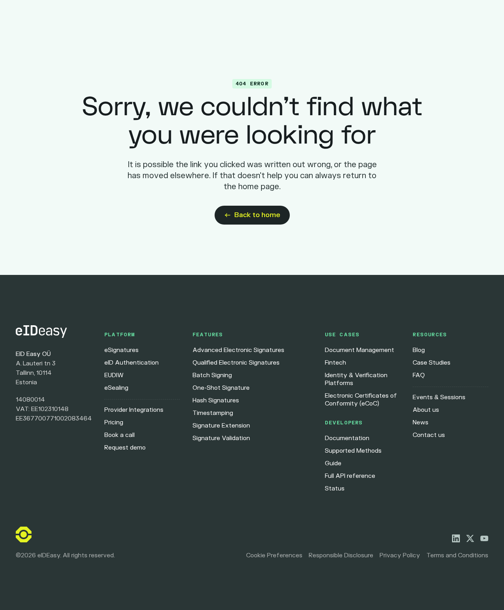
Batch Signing (212, 375)
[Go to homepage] (54, 331)
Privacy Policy (400, 555)
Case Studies (431, 363)
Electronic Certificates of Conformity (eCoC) (361, 399)
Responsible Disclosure (341, 555)
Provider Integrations (133, 410)
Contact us (429, 435)
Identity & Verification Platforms (356, 379)
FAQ (419, 375)
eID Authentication (131, 363)
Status (335, 488)
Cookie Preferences (274, 555)
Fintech (335, 363)
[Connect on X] (470, 538)
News (420, 422)
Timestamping (213, 413)
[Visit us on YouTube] (484, 538)
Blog (419, 350)
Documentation (347, 438)
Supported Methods (353, 451)
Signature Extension (221, 425)
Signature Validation (221, 438)
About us (426, 410)
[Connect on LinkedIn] (456, 538)
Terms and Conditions (457, 555)
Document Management (359, 350)
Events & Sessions (439, 397)
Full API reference (350, 476)
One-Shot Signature (221, 388)
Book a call (119, 435)
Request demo (125, 448)
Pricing (113, 422)
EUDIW (114, 375)
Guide (333, 463)
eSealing (116, 388)
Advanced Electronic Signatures (238, 350)
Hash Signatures (216, 400)
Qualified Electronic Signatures (236, 363)
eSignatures (121, 350)
